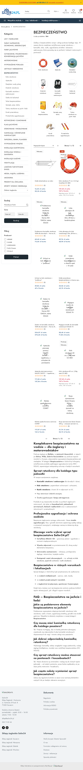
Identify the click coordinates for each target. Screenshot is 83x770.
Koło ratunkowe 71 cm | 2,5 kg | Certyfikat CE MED (69, 182)
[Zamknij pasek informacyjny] (81, 2)
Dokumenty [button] (48, 692)
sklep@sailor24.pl (8, 718)
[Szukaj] (27, 205)
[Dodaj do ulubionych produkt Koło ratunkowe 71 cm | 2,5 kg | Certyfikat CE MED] (78, 151)
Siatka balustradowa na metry (44, 181)
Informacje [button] (48, 733)
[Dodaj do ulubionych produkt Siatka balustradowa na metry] (54, 151)
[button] (80, 20)
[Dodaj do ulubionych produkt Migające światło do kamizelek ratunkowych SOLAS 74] (78, 295)
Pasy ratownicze (42, 493)
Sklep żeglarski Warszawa (11, 742)
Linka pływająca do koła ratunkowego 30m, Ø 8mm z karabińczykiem (68, 232)
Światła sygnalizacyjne (44, 498)
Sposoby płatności (50, 757)
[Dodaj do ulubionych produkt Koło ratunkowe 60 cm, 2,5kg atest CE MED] (78, 342)
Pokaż (16, 257)
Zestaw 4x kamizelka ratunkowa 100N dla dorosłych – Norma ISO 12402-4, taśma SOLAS (45, 326)
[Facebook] (3, 727)
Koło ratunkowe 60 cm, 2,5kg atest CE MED (68, 372)
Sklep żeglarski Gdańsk (10, 746)
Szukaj (16, 220)
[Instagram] (7, 727)
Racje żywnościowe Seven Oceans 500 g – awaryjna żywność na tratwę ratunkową (69, 423)
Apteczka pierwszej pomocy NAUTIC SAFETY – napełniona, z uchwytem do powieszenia (45, 372)
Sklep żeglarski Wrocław (10, 750)
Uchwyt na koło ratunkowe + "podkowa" (43, 279)
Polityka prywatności (51, 709)
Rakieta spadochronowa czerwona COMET (45, 423)
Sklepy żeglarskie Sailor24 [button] (14, 733)
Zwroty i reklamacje (50, 753)
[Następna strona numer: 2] (80, 145)
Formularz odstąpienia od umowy (55, 746)
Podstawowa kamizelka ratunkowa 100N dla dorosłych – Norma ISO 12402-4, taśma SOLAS (45, 232)
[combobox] (44, 145)
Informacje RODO (50, 705)
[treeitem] (16, 39)
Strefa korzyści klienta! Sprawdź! (55, 739)
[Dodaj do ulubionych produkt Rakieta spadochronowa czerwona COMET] (54, 392)
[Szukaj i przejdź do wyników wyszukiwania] (48, 11)
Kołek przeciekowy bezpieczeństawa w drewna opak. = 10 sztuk (69, 279)
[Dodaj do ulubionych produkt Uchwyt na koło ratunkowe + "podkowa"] (54, 248)
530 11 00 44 (7, 722)
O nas (46, 742)
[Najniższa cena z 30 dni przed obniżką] (80, 193)
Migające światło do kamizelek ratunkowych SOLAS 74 (68, 326)
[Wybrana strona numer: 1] (69, 145)
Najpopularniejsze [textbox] (39, 146)
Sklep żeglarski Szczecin (10, 739)
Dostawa (46, 750)
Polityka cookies (49, 702)
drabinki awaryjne (55, 493)
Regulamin (47, 698)
